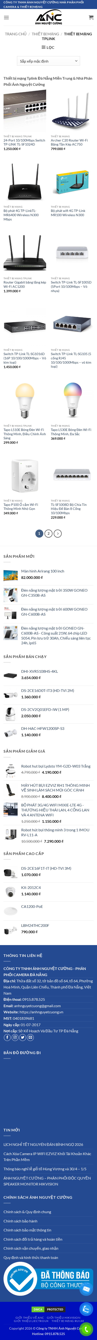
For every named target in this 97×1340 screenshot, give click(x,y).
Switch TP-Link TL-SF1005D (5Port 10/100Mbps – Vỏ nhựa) (71, 286)
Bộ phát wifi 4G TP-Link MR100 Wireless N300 (68, 213)
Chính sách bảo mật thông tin (27, 1230)
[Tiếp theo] (58, 534)
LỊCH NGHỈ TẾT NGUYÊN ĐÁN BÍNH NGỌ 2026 (43, 1144)
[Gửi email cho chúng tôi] (30, 1037)
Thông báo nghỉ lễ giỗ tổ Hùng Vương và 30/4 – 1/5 (45, 1168)
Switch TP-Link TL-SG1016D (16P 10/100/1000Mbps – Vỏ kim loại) (25, 358)
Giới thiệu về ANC (30, 1317)
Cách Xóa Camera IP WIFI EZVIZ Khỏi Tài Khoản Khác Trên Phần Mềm (47, 1156)
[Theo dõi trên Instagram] (15, 1037)
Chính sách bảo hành (20, 1221)
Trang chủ (16, 34)
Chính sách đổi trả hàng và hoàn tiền (33, 1239)
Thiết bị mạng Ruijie (68, 1321)
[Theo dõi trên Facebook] (7, 1037)
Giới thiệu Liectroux (31, 1321)
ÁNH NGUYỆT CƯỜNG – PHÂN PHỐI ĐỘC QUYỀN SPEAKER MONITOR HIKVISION (47, 1181)
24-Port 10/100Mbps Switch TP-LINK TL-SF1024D (24, 142)
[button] (6, 17)
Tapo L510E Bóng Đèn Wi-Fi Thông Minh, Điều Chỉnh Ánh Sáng (25, 434)
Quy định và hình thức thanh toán (31, 1257)
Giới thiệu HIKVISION (63, 1317)
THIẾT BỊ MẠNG (45, 34)
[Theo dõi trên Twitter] (22, 1037)
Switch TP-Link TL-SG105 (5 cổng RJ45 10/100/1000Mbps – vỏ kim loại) (71, 360)
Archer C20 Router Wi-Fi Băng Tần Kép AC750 (69, 142)
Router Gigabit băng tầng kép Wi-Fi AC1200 (25, 284)
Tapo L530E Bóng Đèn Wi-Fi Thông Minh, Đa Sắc (71, 432)
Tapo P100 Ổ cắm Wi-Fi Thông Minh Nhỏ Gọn (21, 507)
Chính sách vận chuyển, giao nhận (31, 1248)
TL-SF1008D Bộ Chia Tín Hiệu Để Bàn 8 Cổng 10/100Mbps (69, 509)
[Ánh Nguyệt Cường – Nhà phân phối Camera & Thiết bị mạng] (48, 17)
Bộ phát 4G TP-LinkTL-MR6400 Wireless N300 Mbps (21, 215)
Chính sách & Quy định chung (27, 1211)
